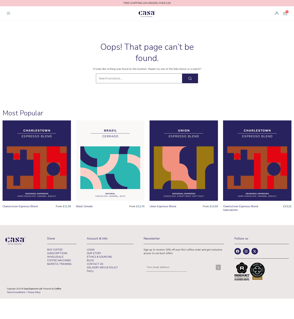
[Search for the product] (190, 78)
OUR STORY (94, 253)
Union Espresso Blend (163, 206)
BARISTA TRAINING (59, 264)
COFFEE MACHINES (59, 260)
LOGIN (90, 249)
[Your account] (277, 14)
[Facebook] (237, 251)
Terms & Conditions (16, 292)
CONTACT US (95, 264)
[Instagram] (246, 251)
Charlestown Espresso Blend (20, 206)
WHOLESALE (55, 257)
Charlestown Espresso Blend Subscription (240, 208)
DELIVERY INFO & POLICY (102, 267)
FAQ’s (90, 271)
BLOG (90, 260)
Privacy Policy (34, 292)
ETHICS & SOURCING (99, 257)
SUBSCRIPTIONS (57, 253)
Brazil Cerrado (84, 206)
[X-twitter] (254, 251)
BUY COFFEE (55, 249)
